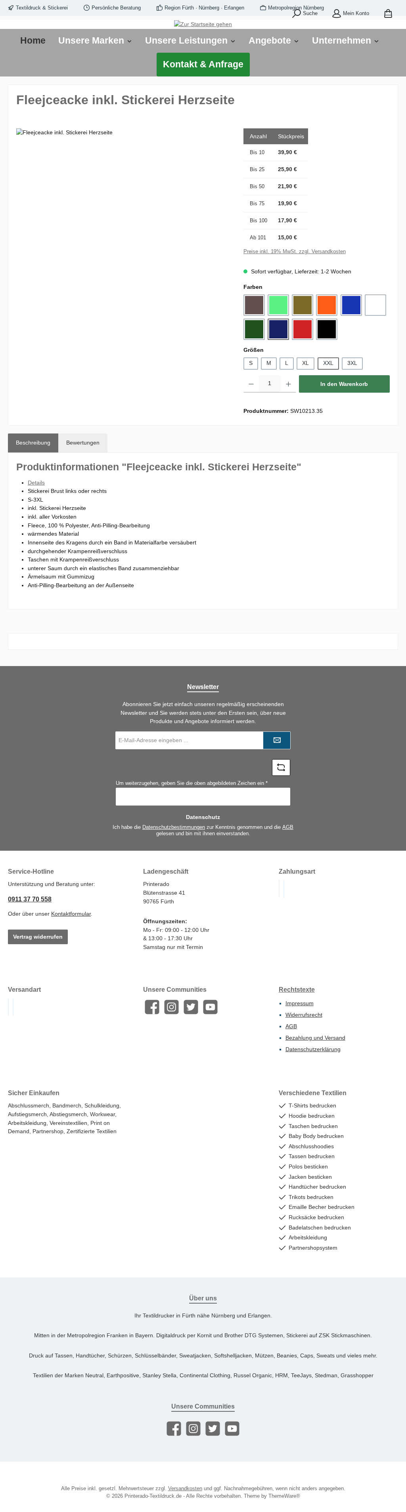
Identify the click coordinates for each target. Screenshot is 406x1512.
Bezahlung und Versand (315, 1038)
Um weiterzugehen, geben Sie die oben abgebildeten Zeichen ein (192, 783)
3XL (352, 363)
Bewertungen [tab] (83, 442)
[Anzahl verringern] (251, 384)
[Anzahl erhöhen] (288, 384)
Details (36, 482)
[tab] (33, 442)
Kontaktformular (71, 914)
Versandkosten (185, 1488)
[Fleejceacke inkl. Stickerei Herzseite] (121, 213)
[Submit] (277, 740)
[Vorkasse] (283, 889)
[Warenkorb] (388, 14)
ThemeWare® (284, 1496)
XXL (328, 363)
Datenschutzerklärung (313, 1049)
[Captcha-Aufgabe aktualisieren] (281, 767)
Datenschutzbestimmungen (173, 827)
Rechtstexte (297, 989)
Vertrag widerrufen (38, 937)
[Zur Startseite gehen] (203, 24)
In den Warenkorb (344, 384)
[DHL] (8, 1007)
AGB (287, 827)
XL (305, 363)
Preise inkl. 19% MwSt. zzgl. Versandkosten (294, 251)
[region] (122, 213)
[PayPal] (279, 889)
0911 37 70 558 (30, 899)
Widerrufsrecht (303, 1015)
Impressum (299, 1003)
